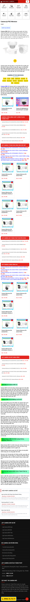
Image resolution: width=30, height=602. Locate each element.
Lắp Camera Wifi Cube (7, 527)
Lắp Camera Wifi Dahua (7, 535)
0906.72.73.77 (9, 575)
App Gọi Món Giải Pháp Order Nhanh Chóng (11, 494)
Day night (23, 78)
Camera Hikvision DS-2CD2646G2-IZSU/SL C (14, 129)
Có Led (8, 78)
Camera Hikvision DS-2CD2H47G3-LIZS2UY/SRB (7, 109)
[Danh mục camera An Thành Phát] (27, 1)
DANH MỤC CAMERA (8, 1)
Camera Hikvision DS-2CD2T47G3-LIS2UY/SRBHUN (14, 126)
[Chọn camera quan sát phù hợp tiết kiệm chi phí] (28, 11)
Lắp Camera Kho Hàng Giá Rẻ (9, 555)
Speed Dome (20, 80)
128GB (12, 78)
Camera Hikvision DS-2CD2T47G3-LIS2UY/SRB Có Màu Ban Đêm (14, 133)
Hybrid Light (17, 78)
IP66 (12, 83)
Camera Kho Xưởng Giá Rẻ (8, 550)
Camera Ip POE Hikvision (15, 75)
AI (26, 78)
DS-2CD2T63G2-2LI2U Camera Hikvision (12, 140)
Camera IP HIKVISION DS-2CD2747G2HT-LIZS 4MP (22, 109)
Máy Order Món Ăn (5, 510)
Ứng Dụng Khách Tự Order (7, 502)
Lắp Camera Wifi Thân (7, 532)
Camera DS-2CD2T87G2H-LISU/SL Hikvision (13, 137)
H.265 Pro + (16, 83)
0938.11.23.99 (9, 573)
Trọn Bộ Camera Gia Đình (8, 547)
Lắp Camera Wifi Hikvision (8, 538)
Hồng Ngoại (9, 80)
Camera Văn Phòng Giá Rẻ (8, 558)
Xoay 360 (26, 80)
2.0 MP (4, 78)
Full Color (15, 80)
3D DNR (4, 80)
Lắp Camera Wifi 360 (7, 530)
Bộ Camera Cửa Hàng (7, 552)
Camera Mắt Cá (5, 86)
